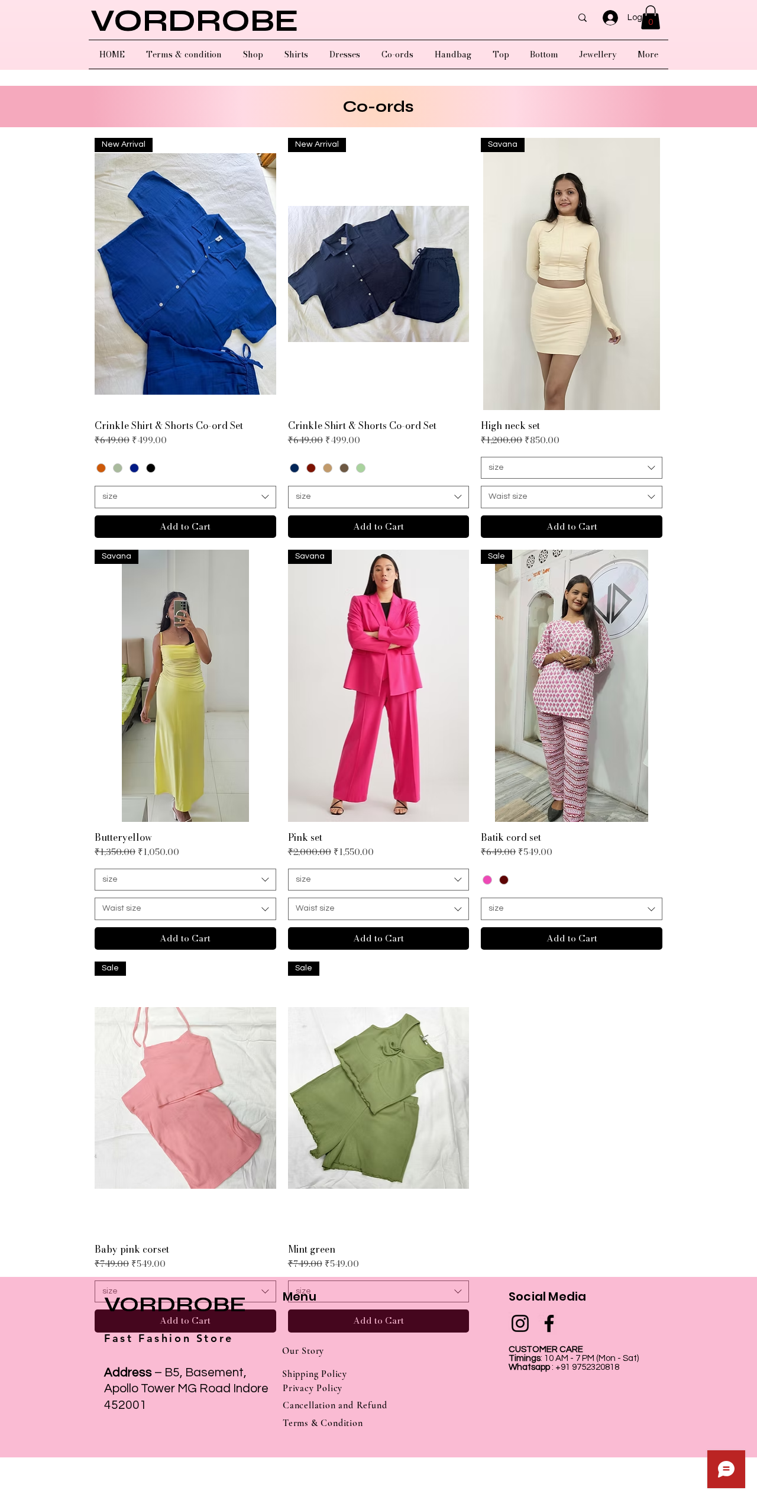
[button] (650, 17)
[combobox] (185, 497)
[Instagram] (520, 1323)
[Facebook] (549, 1323)
